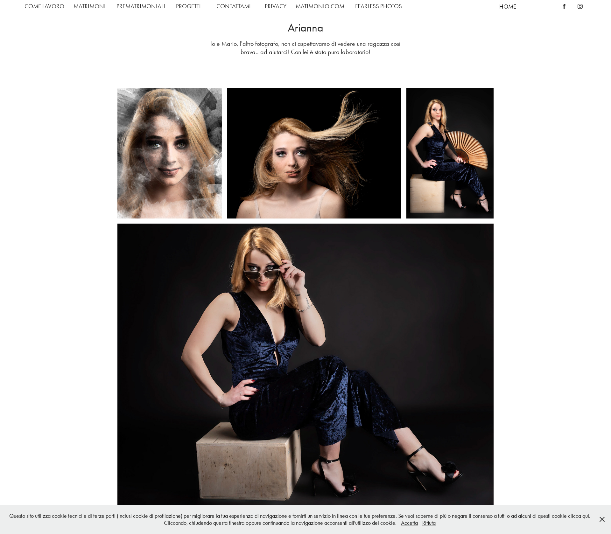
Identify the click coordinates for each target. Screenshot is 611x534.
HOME (507, 6)
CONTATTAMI (233, 6)
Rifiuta (429, 522)
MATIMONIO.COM (320, 6)
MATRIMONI (90, 6)
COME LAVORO (44, 6)
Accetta (409, 522)
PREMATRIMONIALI (140, 6)
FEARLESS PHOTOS (378, 6)
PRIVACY (275, 6)
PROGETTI (188, 6)
